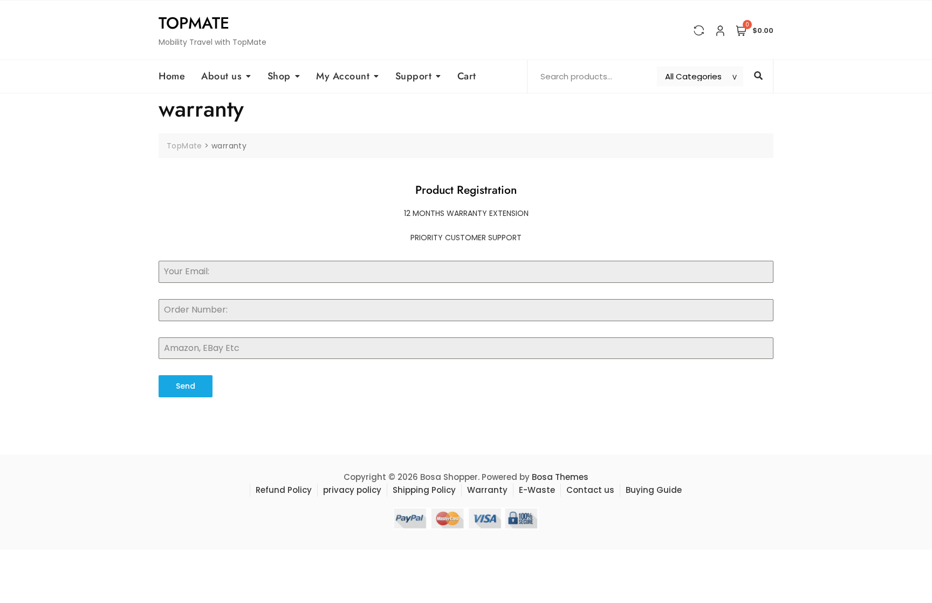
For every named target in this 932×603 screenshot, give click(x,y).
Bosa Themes (560, 477)
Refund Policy (284, 490)
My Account (342, 76)
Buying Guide (654, 490)
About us (221, 76)
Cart (466, 76)
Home (172, 76)
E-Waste (537, 490)
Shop (279, 76)
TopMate (194, 23)
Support (413, 76)
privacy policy (352, 490)
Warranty (487, 490)
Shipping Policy (424, 490)
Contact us (590, 490)
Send (185, 386)
